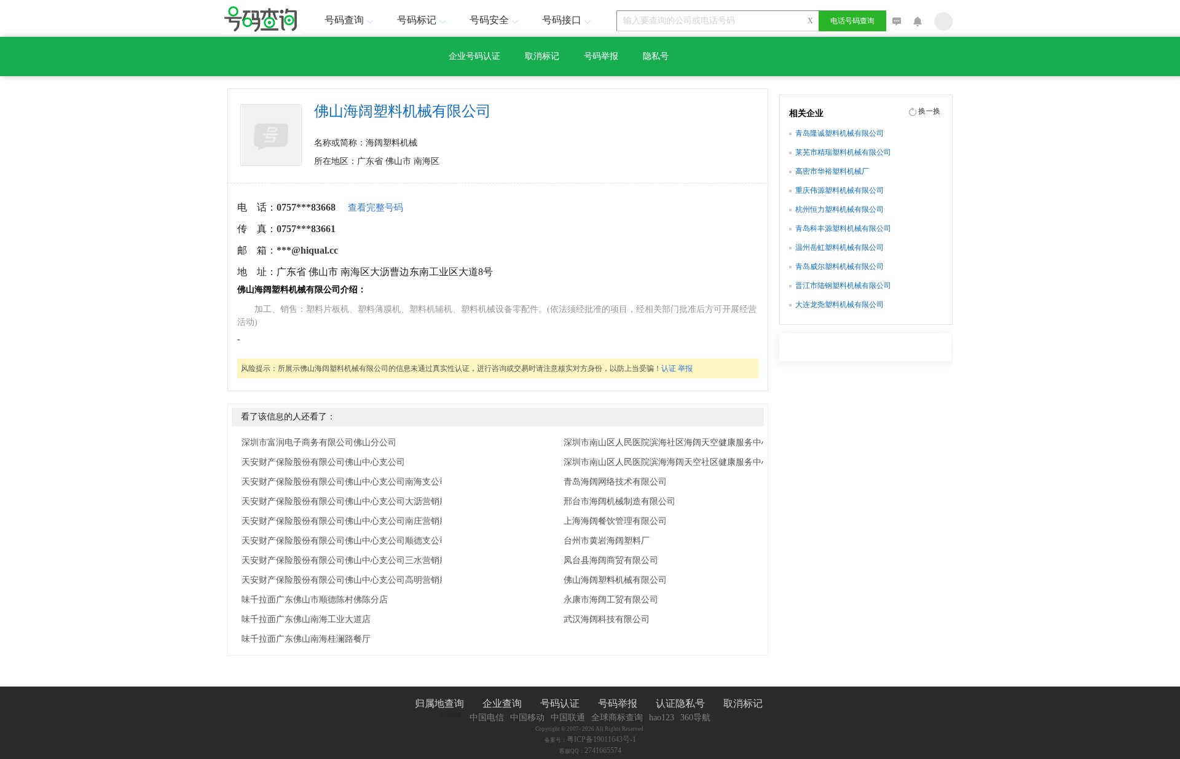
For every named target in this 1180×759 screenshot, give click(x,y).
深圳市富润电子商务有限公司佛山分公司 (319, 442)
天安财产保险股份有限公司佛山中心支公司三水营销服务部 (353, 560)
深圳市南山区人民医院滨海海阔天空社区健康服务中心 (667, 462)
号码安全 (489, 20)
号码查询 (344, 20)
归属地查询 (439, 703)
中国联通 (568, 717)
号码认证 (560, 703)
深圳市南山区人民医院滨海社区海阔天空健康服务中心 (667, 442)
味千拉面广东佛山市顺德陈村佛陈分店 (315, 599)
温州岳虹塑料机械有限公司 (839, 247)
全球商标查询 (617, 717)
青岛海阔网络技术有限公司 (615, 481)
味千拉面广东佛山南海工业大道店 (306, 619)
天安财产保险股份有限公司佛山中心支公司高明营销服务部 (353, 580)
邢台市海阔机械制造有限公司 (619, 501)
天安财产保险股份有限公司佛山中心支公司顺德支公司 (345, 540)
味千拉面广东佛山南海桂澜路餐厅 (306, 639)
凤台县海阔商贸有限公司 (611, 560)
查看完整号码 (375, 207)
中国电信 (487, 717)
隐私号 (656, 56)
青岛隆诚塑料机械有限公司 (839, 133)
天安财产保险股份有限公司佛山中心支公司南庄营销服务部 (353, 521)
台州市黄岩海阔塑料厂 (607, 540)
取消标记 (542, 56)
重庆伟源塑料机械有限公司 (839, 190)
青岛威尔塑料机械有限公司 (839, 266)
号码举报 (601, 56)
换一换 (929, 111)
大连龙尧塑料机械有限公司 (839, 304)
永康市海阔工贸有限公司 (611, 599)
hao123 (661, 717)
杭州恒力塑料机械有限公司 (839, 209)
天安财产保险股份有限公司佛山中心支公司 (323, 462)
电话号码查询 (852, 21)
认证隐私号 (680, 703)
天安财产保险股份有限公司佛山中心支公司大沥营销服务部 (353, 501)
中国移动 (527, 717)
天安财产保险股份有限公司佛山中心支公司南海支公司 (345, 481)
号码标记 (416, 20)
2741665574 (602, 750)
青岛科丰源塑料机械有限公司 (843, 228)
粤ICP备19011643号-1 (601, 739)
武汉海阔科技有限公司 (607, 619)
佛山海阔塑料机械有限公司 (615, 580)
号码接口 (561, 20)
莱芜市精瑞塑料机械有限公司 (843, 152)
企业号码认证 (474, 56)
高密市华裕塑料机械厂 (832, 171)
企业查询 (502, 703)
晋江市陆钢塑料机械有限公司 (843, 285)
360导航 (695, 717)
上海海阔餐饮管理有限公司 (615, 521)
